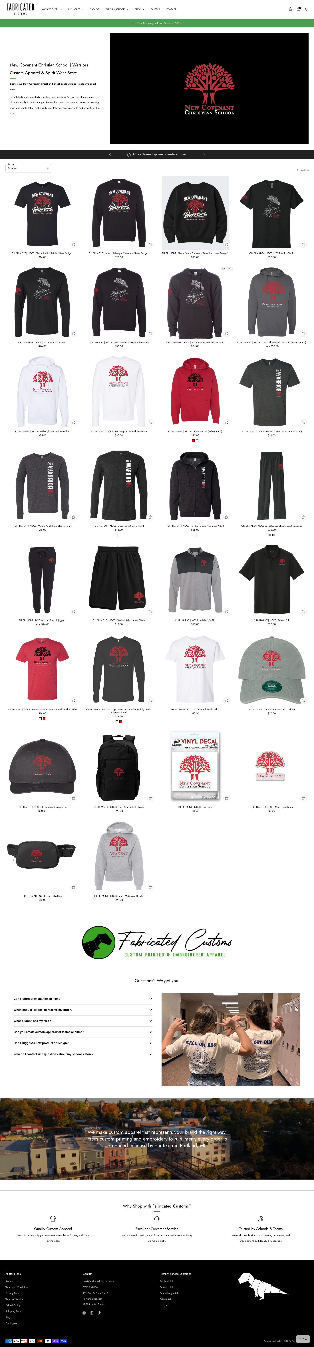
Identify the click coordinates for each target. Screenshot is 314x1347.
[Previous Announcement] (110, 154)
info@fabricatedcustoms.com (98, 1281)
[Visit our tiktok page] (99, 1313)
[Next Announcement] (204, 154)
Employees (11, 1323)
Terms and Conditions (17, 1287)
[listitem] (157, 23)
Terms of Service (14, 1299)
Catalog (94, 9)
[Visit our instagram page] (91, 1313)
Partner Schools (115, 9)
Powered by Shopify (272, 1341)
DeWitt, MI (165, 1299)
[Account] (290, 9)
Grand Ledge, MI (169, 1293)
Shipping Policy (14, 1311)
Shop (138, 9)
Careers (155, 9)
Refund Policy (12, 1305)
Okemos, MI (166, 1287)
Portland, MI (166, 1281)
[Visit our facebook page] (84, 1313)
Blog (7, 1317)
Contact (171, 9)
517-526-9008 (90, 1287)
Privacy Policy (13, 1293)
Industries (74, 9)
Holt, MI (164, 1305)
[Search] (307, 9)
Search (9, 1281)
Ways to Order (50, 9)
